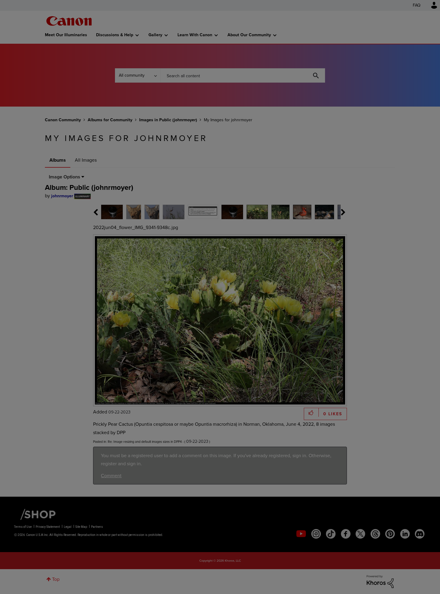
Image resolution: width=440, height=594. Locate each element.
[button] (303, 248)
